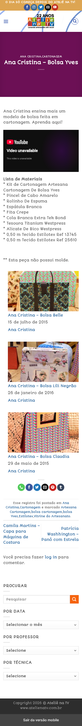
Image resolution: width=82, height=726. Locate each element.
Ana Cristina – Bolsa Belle (35, 315)
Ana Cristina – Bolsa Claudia (38, 456)
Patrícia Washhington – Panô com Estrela (60, 534)
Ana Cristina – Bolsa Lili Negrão (42, 386)
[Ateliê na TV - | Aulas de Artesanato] (41, 21)
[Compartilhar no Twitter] (37, 487)
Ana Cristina (30, 56)
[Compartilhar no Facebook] (29, 487)
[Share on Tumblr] (60, 487)
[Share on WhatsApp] (21, 487)
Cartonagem (52, 56)
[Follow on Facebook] (27, 7)
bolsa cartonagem (46, 512)
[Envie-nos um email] (48, 7)
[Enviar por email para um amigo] (45, 487)
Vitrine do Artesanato (52, 516)
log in (51, 557)
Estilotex (26, 516)
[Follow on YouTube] (55, 7)
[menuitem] (41, 301)
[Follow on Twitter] (41, 7)
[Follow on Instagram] (34, 7)
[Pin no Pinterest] (52, 487)
